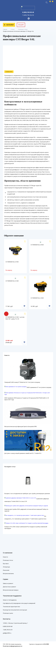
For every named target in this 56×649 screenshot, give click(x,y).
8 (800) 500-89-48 (28, 12)
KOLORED (46, 644)
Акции (21, 25)
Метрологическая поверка (10, 590)
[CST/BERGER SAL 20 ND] (25, 241)
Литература (6, 567)
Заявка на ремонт (8, 583)
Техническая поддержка (12, 596)
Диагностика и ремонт (9, 587)
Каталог (10, 25)
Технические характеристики (11, 606)
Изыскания (6, 570)
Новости (7, 355)
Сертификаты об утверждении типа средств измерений (19, 603)
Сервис (5, 579)
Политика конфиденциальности (12, 646)
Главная (5, 29)
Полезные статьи (23, 29)
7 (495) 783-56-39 (28, 15)
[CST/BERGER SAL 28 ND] (50, 241)
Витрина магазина (8, 573)
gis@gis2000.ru (7, 633)
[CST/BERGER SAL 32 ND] (25, 278)
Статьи (13, 29)
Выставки (6, 563)
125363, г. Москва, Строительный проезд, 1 (15, 623)
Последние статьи (10, 466)
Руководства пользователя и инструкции (15, 610)
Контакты (6, 619)
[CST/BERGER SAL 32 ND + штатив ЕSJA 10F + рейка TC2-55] (25, 314)
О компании (7, 553)
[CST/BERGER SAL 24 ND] (50, 278)
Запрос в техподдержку (10, 600)
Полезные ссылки (8, 613)
